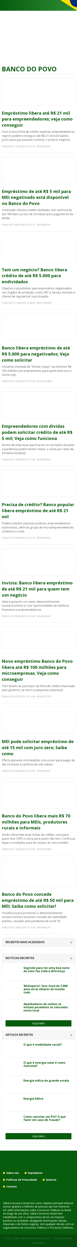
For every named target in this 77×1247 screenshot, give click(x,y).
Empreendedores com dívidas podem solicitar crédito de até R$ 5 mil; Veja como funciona (37, 432)
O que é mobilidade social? (42, 1045)
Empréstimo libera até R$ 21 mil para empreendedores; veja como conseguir (37, 119)
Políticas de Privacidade (21, 1179)
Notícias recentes (20, 958)
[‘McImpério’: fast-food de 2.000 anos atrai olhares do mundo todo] (13, 990)
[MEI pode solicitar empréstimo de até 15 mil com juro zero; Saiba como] (38, 720)
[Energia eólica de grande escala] (13, 1084)
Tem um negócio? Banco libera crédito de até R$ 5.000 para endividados (34, 276)
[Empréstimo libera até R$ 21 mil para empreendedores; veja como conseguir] (38, 92)
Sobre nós (12, 1173)
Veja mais (38, 1023)
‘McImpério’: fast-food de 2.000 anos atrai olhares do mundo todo (45, 989)
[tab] (38, 942)
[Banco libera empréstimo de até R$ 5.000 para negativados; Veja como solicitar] (38, 326)
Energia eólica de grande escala (46, 1080)
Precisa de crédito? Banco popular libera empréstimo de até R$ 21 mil (38, 510)
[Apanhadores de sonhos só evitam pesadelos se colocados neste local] (13, 1008)
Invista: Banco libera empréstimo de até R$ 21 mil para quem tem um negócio (37, 589)
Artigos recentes (19, 1035)
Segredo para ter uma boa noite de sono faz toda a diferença (46, 969)
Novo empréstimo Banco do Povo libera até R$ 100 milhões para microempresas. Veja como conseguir (37, 670)
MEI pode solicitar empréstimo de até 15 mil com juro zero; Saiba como (38, 747)
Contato (11, 1186)
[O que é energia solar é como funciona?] (13, 1066)
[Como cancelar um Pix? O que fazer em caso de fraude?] (13, 1120)
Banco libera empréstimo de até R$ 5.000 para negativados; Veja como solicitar (36, 354)
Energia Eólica (33, 1099)
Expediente (35, 1173)
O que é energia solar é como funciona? (44, 1064)
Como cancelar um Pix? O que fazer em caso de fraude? (44, 1118)
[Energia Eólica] (13, 1102)
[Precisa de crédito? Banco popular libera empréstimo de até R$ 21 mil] (38, 483)
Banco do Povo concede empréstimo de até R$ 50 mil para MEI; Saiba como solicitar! (38, 900)
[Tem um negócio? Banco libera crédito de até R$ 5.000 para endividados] (38, 248)
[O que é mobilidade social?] (13, 1048)
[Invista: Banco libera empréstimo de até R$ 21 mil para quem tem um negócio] (38, 561)
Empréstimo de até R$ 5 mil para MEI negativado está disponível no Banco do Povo (36, 197)
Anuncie (51, 1179)
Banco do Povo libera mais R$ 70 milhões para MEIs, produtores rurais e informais (36, 822)
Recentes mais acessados (25, 942)
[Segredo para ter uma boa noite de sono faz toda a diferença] (13, 972)
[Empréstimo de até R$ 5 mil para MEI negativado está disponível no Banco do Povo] (38, 170)
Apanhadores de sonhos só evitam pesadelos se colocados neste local (45, 1007)
